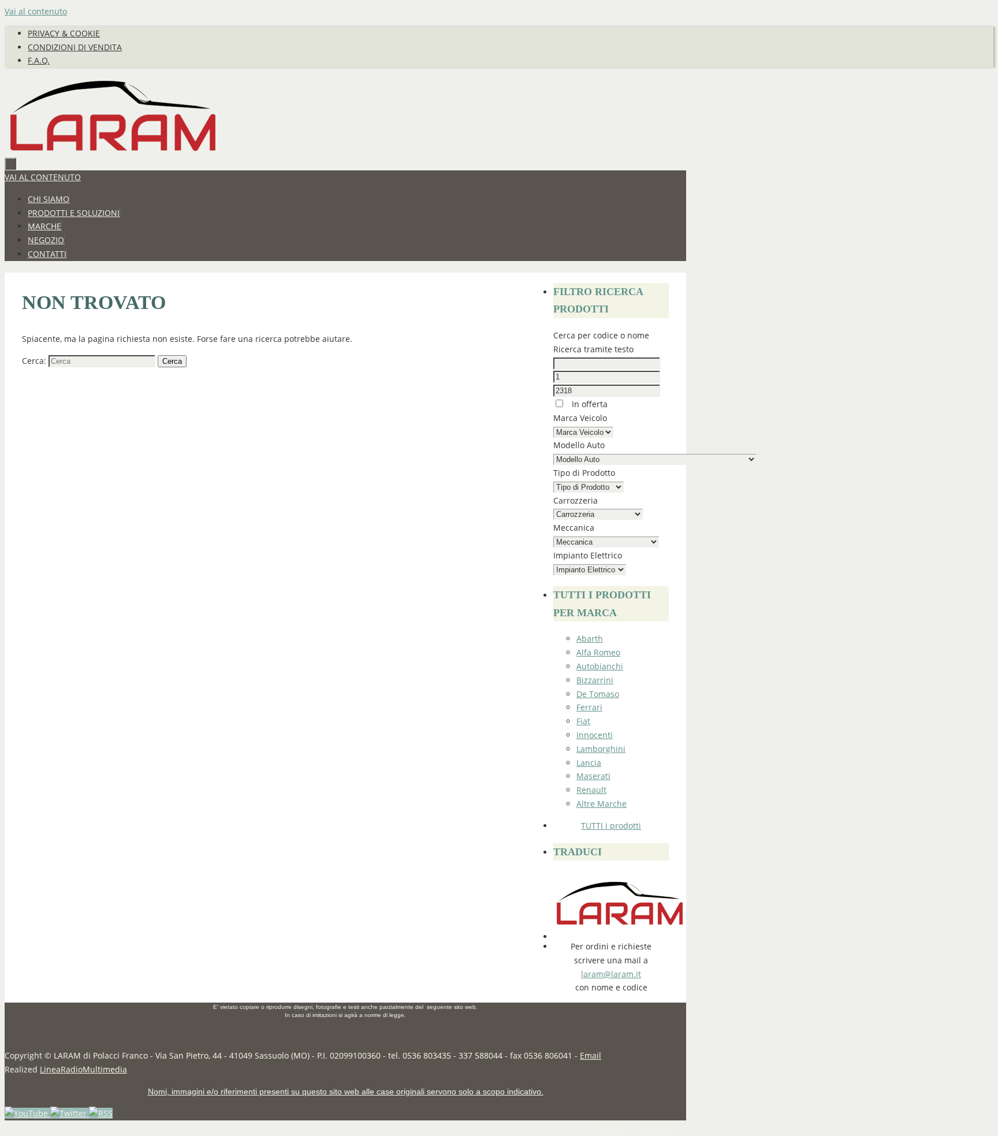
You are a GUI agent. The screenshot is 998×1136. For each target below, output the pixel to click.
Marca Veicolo (580, 417)
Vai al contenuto (36, 11)
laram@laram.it (611, 974)
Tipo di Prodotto (584, 472)
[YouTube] (27, 1113)
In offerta (588, 403)
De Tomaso (597, 693)
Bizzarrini (594, 680)
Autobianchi (599, 666)
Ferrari (589, 707)
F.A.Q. (39, 60)
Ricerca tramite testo (593, 349)
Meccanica (573, 527)
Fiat (583, 721)
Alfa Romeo (598, 652)
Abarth (589, 638)
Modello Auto (579, 444)
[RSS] (101, 1113)
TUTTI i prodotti (611, 825)
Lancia (588, 762)
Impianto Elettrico (587, 555)
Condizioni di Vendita (75, 47)
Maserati (593, 775)
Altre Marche (601, 803)
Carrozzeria (575, 500)
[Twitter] (69, 1113)
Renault (591, 789)
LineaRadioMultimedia (83, 1069)
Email (590, 1055)
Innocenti (594, 734)
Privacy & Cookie (64, 33)
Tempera (611, 1126)
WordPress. (655, 1126)
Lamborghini (600, 748)
